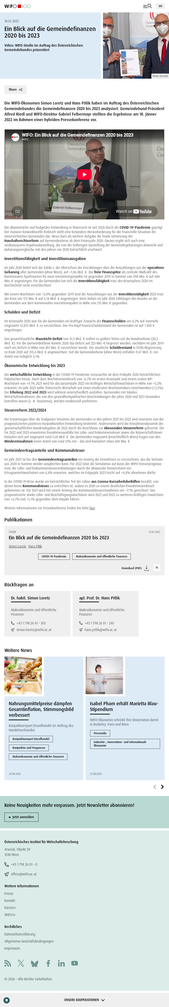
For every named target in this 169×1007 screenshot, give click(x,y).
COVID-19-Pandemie (54, 556)
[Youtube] (74, 964)
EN (160, 6)
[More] (157, 567)
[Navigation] (147, 6)
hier (92, 508)
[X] (21, 964)
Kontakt (9, 900)
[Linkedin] (61, 964)
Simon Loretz (17, 546)
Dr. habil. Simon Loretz (30, 598)
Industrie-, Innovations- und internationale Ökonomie (120, 743)
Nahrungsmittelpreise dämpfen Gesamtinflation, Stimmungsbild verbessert (41, 709)
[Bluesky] (34, 963)
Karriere (10, 907)
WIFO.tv (9, 914)
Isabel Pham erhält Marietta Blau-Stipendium (124, 706)
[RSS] (7, 964)
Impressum (12, 948)
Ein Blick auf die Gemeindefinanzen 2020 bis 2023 (59, 538)
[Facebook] (48, 964)
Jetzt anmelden (23, 817)
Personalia (100, 733)
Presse (8, 893)
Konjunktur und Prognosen (29, 748)
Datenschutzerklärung (19, 934)
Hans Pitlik (35, 546)
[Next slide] (162, 787)
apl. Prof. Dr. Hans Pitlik (99, 598)
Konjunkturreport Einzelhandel (31, 739)
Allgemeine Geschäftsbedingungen (29, 941)
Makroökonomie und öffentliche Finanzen (101, 556)
